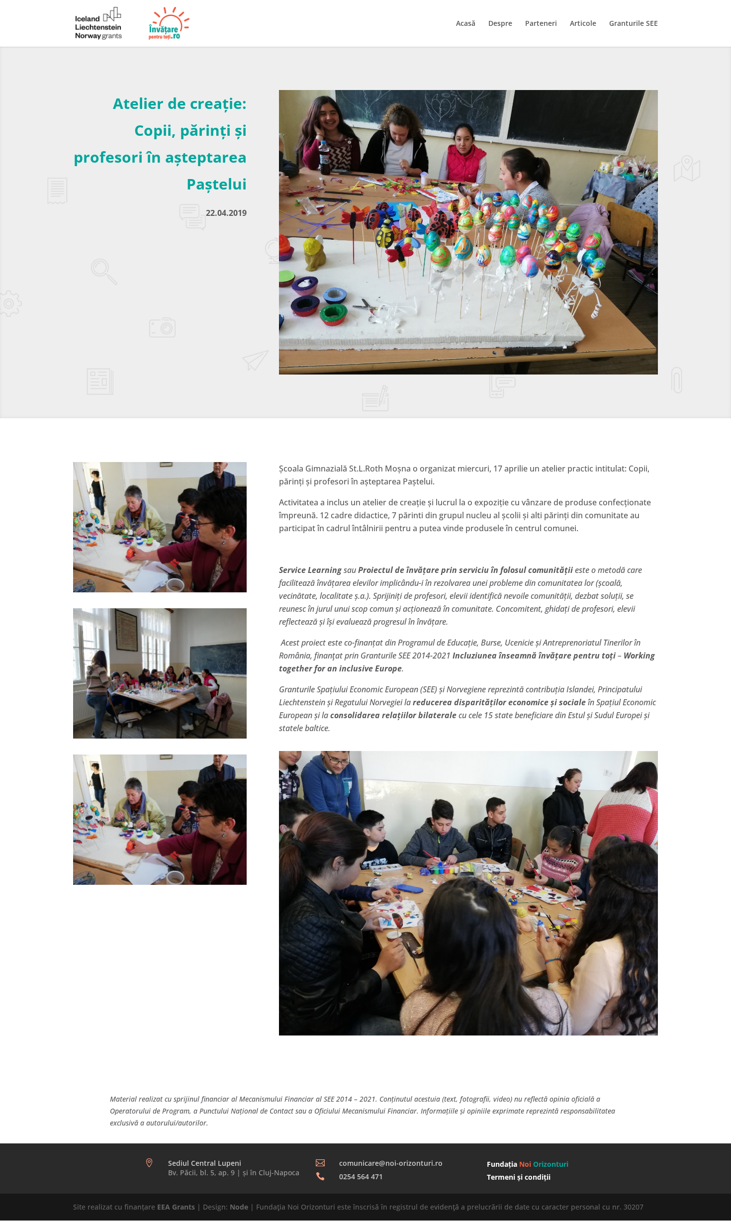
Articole (583, 24)
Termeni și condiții (518, 1177)
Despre (500, 24)
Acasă (465, 24)
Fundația (527, 1164)
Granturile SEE (633, 24)
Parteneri (541, 24)
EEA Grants (176, 1207)
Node (239, 1207)
